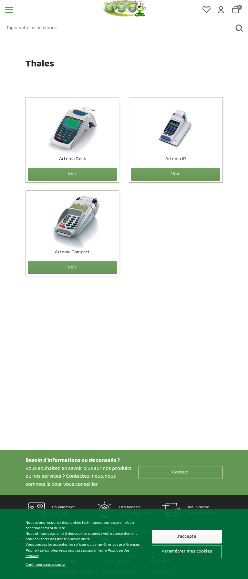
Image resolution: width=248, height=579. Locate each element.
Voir (72, 174)
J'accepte (186, 537)
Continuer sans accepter (46, 565)
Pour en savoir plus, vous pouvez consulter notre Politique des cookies (77, 553)
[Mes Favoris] (207, 10)
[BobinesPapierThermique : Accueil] (125, 9)
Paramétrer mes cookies (186, 551)
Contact (180, 472)
